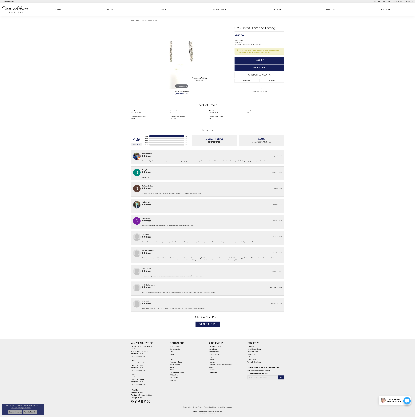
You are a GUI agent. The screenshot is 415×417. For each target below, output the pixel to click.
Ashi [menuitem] (171, 352)
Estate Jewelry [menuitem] (214, 354)
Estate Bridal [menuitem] (213, 349)
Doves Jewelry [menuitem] (175, 349)
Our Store (385, 10)
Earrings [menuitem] (211, 359)
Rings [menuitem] (210, 357)
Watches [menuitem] (212, 370)
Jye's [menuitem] (171, 359)
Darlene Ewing (147, 186)
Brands (111, 10)
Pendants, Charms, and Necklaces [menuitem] (220, 365)
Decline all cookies (15, 412)
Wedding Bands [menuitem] (214, 352)
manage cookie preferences (21, 408)
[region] (181, 56)
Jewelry (164, 10)
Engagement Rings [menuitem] (215, 346)
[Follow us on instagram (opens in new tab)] (142, 401)
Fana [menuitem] (171, 357)
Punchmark (211, 414)
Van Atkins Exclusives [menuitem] (177, 372)
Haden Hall (146, 202)
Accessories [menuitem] (213, 372)
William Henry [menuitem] (174, 375)
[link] (8, 1)
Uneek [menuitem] (172, 367)
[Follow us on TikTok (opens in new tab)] (136, 401)
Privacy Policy (252, 359)
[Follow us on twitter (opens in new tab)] (148, 401)
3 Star (146, 140)
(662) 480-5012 (181, 93)
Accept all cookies (30, 412)
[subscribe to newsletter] (281, 377)
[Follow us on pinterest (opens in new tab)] (145, 401)
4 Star (146, 138)
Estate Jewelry (220, 10)
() (186, 136)
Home (132, 20)
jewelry (138, 20)
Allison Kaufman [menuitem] (175, 346)
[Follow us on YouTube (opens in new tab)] (132, 401)
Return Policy (187, 407)
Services (330, 10)
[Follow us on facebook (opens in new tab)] (139, 401)
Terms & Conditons (254, 362)
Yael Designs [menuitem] (174, 377)
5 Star (146, 136)
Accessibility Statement (225, 407)
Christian (145, 234)
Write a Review (208, 324)
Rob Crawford (147, 154)
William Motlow (147, 251)
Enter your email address (257, 373)
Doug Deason (147, 170)
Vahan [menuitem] (172, 370)
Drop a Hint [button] (259, 68)
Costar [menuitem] (172, 354)
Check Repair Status (254, 349)
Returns (272, 81)
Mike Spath (146, 301)
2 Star (146, 142)
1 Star (146, 145)
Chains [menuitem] (211, 367)
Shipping (247, 81)
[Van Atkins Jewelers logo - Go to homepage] (16, 10)
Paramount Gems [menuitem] (176, 362)
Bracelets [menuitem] (212, 362)
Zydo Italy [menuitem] (173, 380)
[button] (376, 1)
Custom (277, 10)
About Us (250, 346)
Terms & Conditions (210, 407)
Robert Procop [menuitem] (175, 365)
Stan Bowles (146, 269)
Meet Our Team (252, 352)
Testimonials (251, 354)
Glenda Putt (146, 218)
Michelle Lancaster (149, 285)
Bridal (58, 10)
